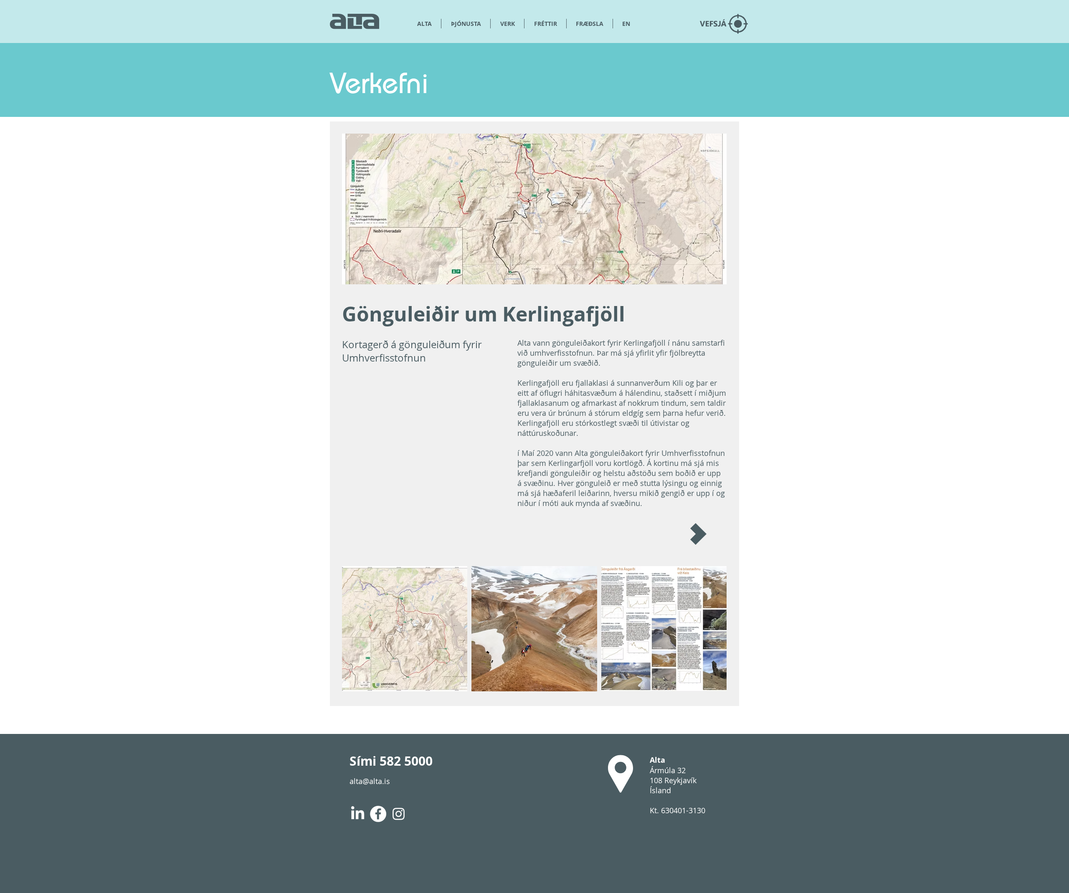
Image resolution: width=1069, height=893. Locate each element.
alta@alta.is (370, 781)
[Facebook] (378, 814)
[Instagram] (398, 814)
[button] (590, 23)
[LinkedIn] (358, 814)
